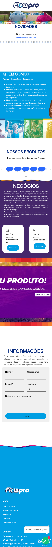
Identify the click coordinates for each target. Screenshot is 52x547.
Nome (9, 372)
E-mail (9, 384)
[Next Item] (47, 49)
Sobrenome (33, 372)
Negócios (7, 514)
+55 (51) (24, 543)
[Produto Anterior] (1, 169)
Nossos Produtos (10, 510)
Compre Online (9, 522)
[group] (26, 170)
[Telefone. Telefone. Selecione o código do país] (31, 388)
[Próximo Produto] (50, 169)
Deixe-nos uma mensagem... (20, 396)
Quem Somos (9, 506)
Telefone (31, 384)
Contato (6, 518)
